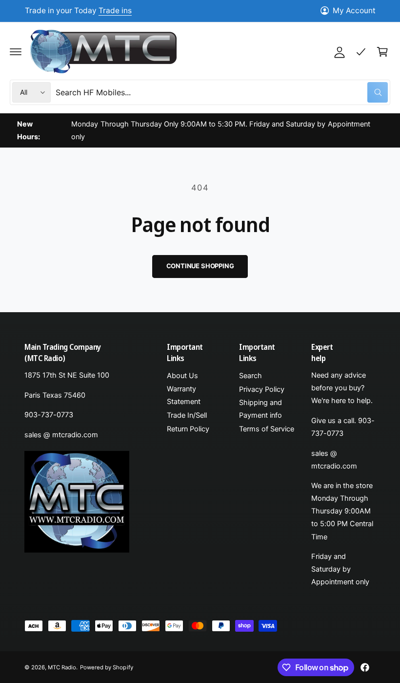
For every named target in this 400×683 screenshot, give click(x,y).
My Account (354, 10)
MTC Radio (62, 667)
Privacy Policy (261, 389)
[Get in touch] (361, 52)
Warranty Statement (183, 395)
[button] (15, 52)
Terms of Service (266, 429)
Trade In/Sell (187, 415)
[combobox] (221, 92)
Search (250, 375)
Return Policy (188, 429)
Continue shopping (200, 266)
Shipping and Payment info (260, 409)
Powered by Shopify (106, 667)
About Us (182, 375)
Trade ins (115, 10)
